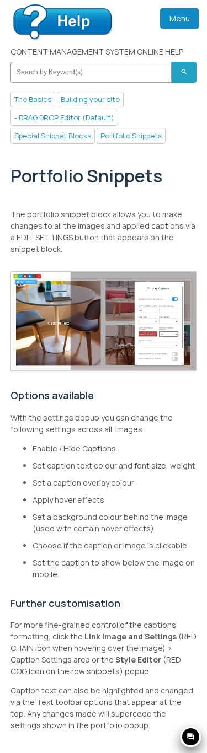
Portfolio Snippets (131, 136)
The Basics (32, 99)
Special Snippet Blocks (52, 136)
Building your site (90, 99)
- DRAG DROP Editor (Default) (64, 117)
